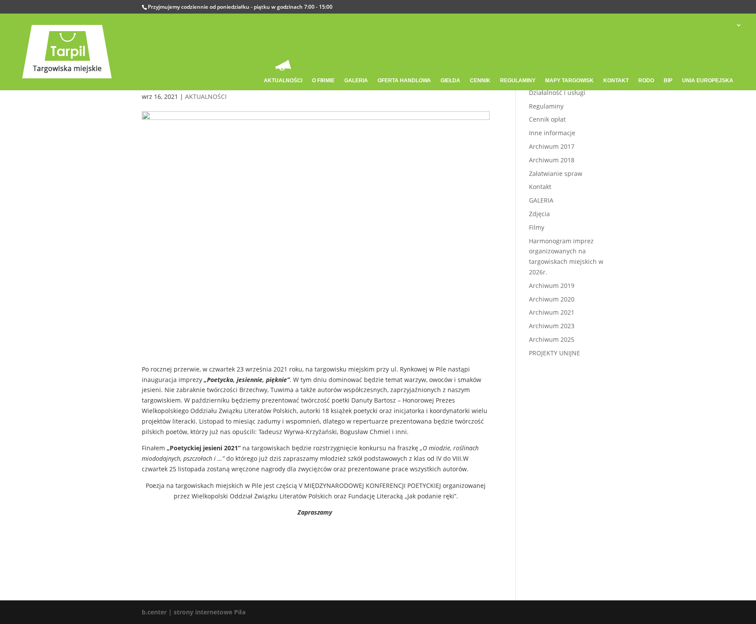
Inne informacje (552, 133)
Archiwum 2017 (551, 146)
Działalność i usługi (557, 92)
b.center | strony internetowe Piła (193, 612)
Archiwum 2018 (551, 160)
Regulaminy (546, 106)
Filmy (536, 227)
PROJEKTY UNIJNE (554, 353)
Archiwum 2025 (551, 339)
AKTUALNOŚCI (206, 96)
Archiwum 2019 (551, 285)
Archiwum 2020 (551, 299)
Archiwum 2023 (551, 326)
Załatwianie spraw (555, 173)
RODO (646, 80)
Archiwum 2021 (551, 312)
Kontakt (540, 186)
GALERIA (541, 200)
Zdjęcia (539, 214)
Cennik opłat (547, 119)
